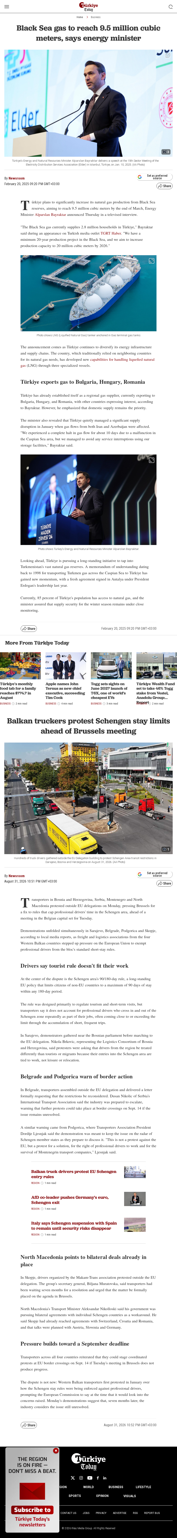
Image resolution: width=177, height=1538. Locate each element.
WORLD (88, 1487)
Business (96, 17)
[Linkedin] (104, 1478)
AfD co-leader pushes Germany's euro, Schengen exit (70, 1200)
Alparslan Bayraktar (50, 214)
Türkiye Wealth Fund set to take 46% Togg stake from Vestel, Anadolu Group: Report (155, 693)
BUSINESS (116, 1487)
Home (80, 17)
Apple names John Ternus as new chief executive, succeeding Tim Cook (65, 690)
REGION (61, 1487)
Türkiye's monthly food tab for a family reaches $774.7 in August (18, 690)
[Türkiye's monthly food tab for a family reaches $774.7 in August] (20, 665)
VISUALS (129, 1496)
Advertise (119, 1513)
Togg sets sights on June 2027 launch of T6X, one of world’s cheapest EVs (109, 690)
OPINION (102, 1496)
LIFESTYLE (143, 1487)
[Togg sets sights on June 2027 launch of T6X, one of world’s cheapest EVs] (111, 665)
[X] (73, 1478)
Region (35, 1183)
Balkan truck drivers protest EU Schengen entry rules (73, 1174)
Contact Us (68, 1513)
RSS (135, 1513)
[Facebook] (98, 1478)
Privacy (101, 1513)
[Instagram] (81, 1478)
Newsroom (17, 178)
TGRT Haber (111, 233)
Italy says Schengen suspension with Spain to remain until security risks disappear (74, 1225)
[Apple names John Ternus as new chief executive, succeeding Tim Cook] (66, 665)
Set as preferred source (157, 177)
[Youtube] (89, 1478)
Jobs (86, 1513)
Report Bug (152, 1513)
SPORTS (75, 1496)
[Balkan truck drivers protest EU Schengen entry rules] (135, 1172)
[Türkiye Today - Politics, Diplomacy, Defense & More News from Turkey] (88, 7)
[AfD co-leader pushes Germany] (135, 1199)
